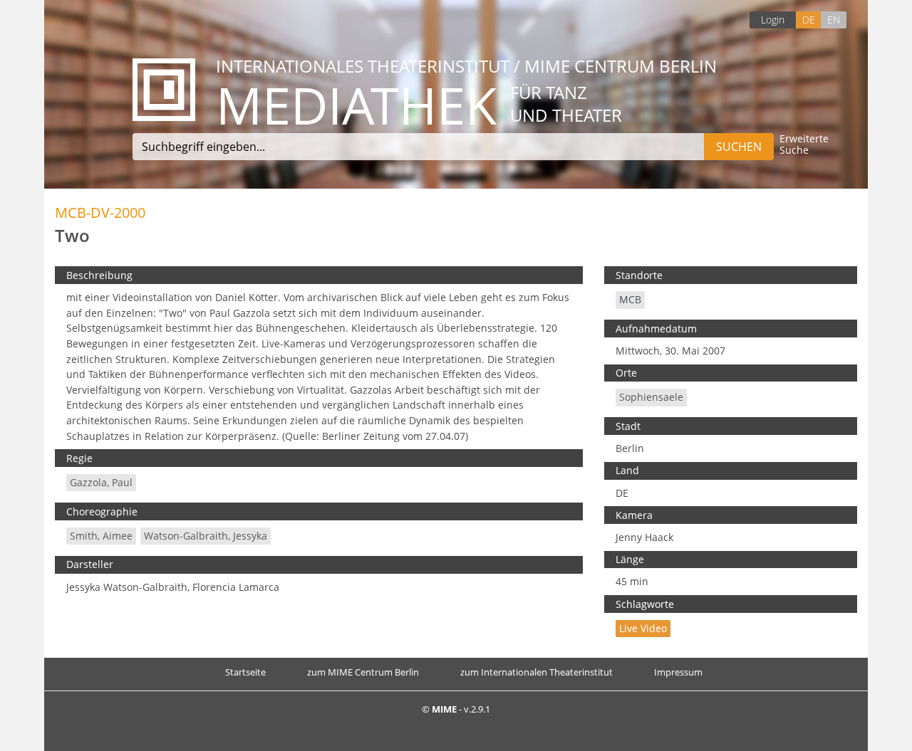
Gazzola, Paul (101, 482)
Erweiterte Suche (804, 145)
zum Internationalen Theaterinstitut (536, 672)
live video (643, 628)
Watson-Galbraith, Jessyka (205, 535)
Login (772, 19)
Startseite (245, 672)
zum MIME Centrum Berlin (363, 672)
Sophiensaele (651, 397)
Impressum (678, 672)
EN (833, 19)
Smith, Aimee (101, 535)
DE (808, 19)
